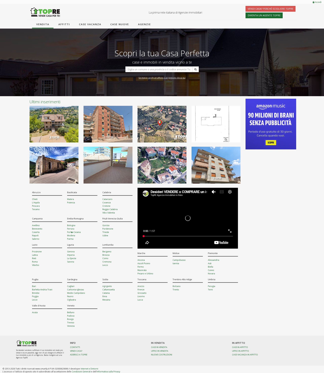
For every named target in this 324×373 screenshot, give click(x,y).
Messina (106, 299)
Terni (210, 289)
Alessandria (213, 260)
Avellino (36, 225)
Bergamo (106, 251)
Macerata (142, 270)
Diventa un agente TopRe (264, 15)
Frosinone (37, 251)
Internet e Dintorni (89, 368)
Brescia (106, 255)
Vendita (42, 24)
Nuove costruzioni (161, 354)
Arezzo (141, 286)
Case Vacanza (90, 24)
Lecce (34, 299)
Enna (104, 296)
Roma (35, 261)
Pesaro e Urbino (145, 273)
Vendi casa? (76, 351)
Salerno (35, 238)
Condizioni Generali (81, 371)
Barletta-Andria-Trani (42, 289)
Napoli (35, 235)
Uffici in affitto (240, 351)
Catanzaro (107, 199)
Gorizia (105, 225)
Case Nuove (119, 24)
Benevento (37, 228)
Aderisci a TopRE (78, 354)
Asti (209, 263)
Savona (70, 261)
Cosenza (106, 202)
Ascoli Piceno (144, 263)
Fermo (141, 266)
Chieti (34, 199)
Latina (35, 255)
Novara (211, 273)
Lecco (105, 265)
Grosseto (142, 293)
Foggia (35, 296)
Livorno (141, 296)
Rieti (34, 258)
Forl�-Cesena (74, 232)
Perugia (211, 286)
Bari (34, 286)
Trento (176, 289)
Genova (71, 251)
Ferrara (70, 228)
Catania (106, 293)
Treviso (70, 322)
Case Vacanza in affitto (245, 354)
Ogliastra (71, 299)
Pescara (36, 205)
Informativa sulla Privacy (108, 371)
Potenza (71, 202)
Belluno (70, 312)
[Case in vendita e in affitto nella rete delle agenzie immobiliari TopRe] (45, 12)
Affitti (64, 24)
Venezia (71, 325)
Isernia (176, 263)
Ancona (141, 260)
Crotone (106, 205)
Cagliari (70, 286)
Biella (210, 266)
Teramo (36, 209)
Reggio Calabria (110, 209)
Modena (71, 235)
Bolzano (177, 286)
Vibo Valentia (108, 212)
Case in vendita (159, 347)
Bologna (71, 225)
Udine (105, 235)
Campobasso (179, 260)
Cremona (106, 261)
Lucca (140, 299)
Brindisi (35, 293)
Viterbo (35, 265)
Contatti (75, 347)
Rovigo (70, 319)
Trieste (105, 232)
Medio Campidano (76, 293)
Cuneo (211, 270)
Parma (70, 238)
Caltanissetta (108, 289)
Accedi (318, 2)
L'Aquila (36, 202)
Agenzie (144, 24)
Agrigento (107, 286)
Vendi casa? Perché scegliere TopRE (270, 8)
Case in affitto (240, 347)
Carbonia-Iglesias (75, 289)
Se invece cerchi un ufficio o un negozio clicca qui (162, 77)
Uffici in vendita (159, 351)
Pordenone (107, 228)
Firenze (141, 289)
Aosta (35, 312)
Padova (70, 315)
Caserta (35, 232)
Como (105, 258)
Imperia (71, 255)
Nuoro (70, 296)
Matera (70, 199)
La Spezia (71, 258)
